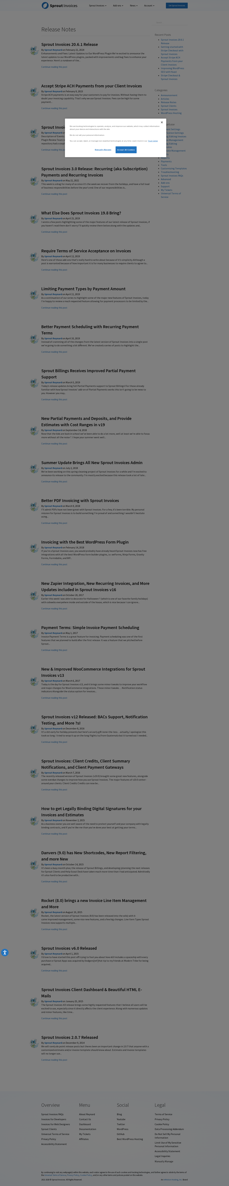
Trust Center (153, 141)
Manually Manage (103, 149)
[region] (115, 138)
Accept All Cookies (126, 150)
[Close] (161, 122)
